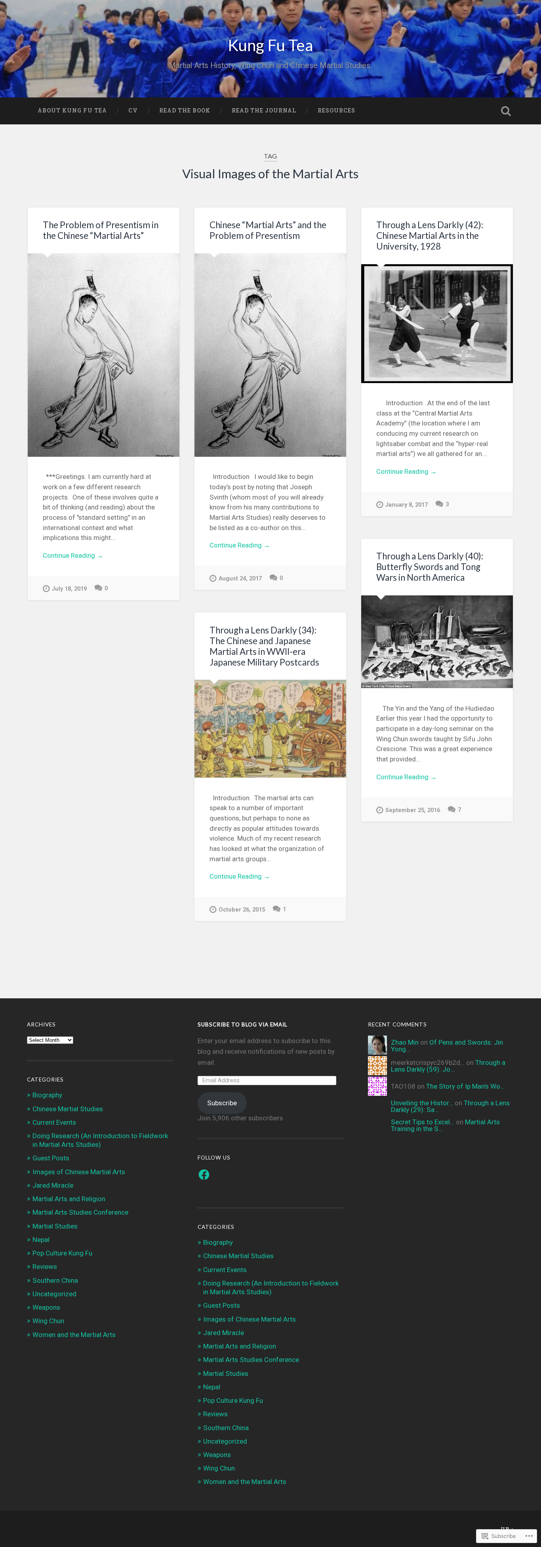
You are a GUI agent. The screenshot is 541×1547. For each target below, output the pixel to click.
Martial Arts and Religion (68, 1199)
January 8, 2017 (406, 505)
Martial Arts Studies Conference (80, 1212)
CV (133, 110)
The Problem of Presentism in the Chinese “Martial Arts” (100, 230)
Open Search (506, 110)
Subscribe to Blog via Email (242, 1024)
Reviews (44, 1266)
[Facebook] (204, 1174)
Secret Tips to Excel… (422, 1122)
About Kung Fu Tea (72, 110)
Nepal (41, 1240)
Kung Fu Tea (270, 45)
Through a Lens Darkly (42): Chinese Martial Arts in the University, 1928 (429, 235)
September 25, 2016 (412, 810)
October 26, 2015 (242, 909)
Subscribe (222, 1103)
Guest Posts (50, 1158)
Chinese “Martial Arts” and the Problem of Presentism (268, 230)
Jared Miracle (52, 1185)
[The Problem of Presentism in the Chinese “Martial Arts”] (103, 355)
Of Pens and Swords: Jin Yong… (447, 1045)
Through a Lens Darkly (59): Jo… (448, 1066)
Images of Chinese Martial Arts (78, 1172)
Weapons (46, 1307)
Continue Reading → (73, 555)
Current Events (54, 1122)
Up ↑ (507, 1529)
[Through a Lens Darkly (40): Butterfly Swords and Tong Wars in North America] (437, 642)
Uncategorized (54, 1294)
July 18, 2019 (69, 589)
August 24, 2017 (240, 578)
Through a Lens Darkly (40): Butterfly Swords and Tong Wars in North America (429, 567)
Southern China (55, 1280)
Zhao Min (405, 1042)
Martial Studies (55, 1226)
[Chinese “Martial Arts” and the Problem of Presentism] (270, 355)
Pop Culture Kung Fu (62, 1253)
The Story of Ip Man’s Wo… (465, 1086)
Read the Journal (264, 110)
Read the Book (184, 110)
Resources (336, 110)
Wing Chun (48, 1321)
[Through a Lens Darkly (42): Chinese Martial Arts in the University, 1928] (437, 323)
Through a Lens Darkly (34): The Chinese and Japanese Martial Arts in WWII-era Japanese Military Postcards (264, 646)
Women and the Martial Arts (74, 1335)
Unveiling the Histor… (422, 1103)
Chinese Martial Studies (67, 1109)
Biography (47, 1095)
